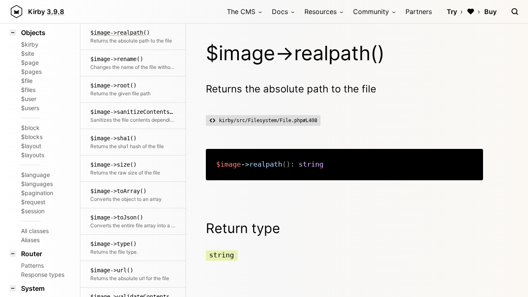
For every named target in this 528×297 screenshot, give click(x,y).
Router (31, 254)
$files (28, 89)
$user (28, 98)
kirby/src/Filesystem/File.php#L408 (268, 120)
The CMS (241, 11)
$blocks (31, 136)
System (33, 288)
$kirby (29, 44)
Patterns (32, 265)
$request (33, 201)
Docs (280, 11)
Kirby (46, 11)
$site (27, 53)
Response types (40, 274)
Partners (418, 11)
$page (30, 62)
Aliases (30, 239)
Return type (243, 228)
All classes (35, 230)
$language (35, 174)
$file (27, 80)
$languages (37, 183)
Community (371, 11)
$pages (31, 71)
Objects (33, 32)
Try (452, 11)
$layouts (32, 154)
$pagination (37, 192)
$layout (31, 145)
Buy (490, 11)
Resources (320, 11)
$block (30, 127)
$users (30, 107)
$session (33, 210)
